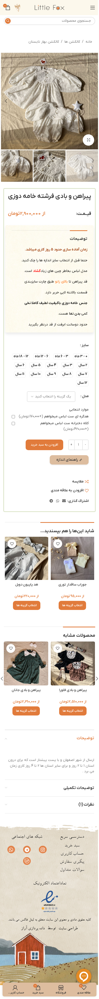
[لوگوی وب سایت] (49, 7)
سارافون (26, 690)
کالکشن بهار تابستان (43, 41)
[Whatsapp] (11, 849)
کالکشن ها (72, 41)
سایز (85, 345)
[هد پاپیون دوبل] (26, 558)
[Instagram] (42, 849)
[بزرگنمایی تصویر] (88, 140)
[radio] (81, 356)
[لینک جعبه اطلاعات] (17, 7)
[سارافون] (26, 664)
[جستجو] (8, 21)
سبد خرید (72, 846)
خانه (89, 41)
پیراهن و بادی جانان (72, 690)
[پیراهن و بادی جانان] (73, 664)
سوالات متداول (72, 870)
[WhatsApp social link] (58, 501)
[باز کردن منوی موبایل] (93, 8)
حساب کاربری (72, 854)
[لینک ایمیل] (64, 501)
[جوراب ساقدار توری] (72, 558)
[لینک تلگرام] (51, 501)
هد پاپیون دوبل (26, 584)
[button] (93, 101)
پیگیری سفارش (72, 862)
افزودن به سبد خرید (44, 445)
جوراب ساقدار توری (72, 584)
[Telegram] (27, 849)
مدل (85, 396)
